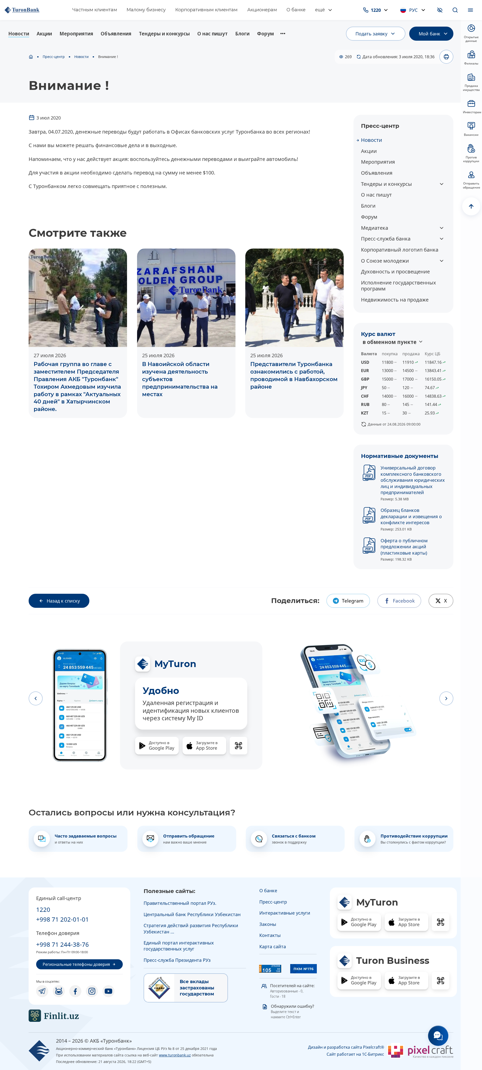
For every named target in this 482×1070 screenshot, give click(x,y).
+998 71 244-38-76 (62, 944)
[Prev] (36, 698)
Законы (267, 924)
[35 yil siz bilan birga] (33, 10)
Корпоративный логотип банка (399, 249)
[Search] (455, 10)
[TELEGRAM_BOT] (59, 991)
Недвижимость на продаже (395, 299)
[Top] (471, 206)
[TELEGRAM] (42, 991)
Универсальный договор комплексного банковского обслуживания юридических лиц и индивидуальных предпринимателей (413, 480)
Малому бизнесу (146, 10)
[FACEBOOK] (75, 991)
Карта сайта (272, 946)
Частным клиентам (94, 10)
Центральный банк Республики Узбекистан (192, 914)
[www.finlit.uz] (79, 1015)
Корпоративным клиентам (206, 10)
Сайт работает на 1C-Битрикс (355, 1054)
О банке (296, 10)
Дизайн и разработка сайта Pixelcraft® (346, 1047)
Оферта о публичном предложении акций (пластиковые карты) (404, 547)
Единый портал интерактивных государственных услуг (179, 946)
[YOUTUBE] (108, 991)
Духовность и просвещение (395, 271)
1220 (43, 909)
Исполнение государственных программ (398, 285)
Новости (18, 33)
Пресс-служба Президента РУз (177, 960)
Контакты (270, 935)
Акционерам (262, 10)
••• (282, 33)
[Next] (446, 698)
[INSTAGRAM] (92, 991)
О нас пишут (212, 33)
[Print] (446, 57)
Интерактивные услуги (284, 913)
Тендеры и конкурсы (164, 33)
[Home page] (31, 56)
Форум (265, 33)
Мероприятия (76, 33)
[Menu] (470, 10)
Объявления (116, 33)
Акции (44, 33)
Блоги (242, 33)
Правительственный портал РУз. (180, 903)
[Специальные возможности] (440, 10)
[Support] (438, 1036)
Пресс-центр (54, 56)
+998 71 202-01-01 (62, 919)
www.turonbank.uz (175, 1055)
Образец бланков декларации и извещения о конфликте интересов (411, 516)
